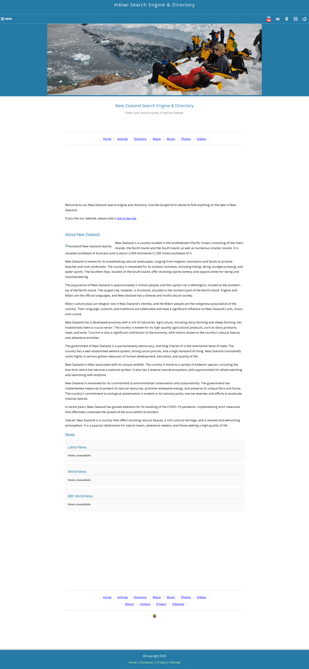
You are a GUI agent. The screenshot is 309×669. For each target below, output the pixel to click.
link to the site (126, 218)
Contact (145, 604)
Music (171, 139)
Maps (157, 139)
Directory (140, 139)
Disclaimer (147, 662)
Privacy (161, 604)
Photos (186, 139)
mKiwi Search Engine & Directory (154, 4)
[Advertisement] (154, 174)
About (129, 604)
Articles (122, 139)
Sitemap (178, 604)
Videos (201, 139)
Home (107, 139)
